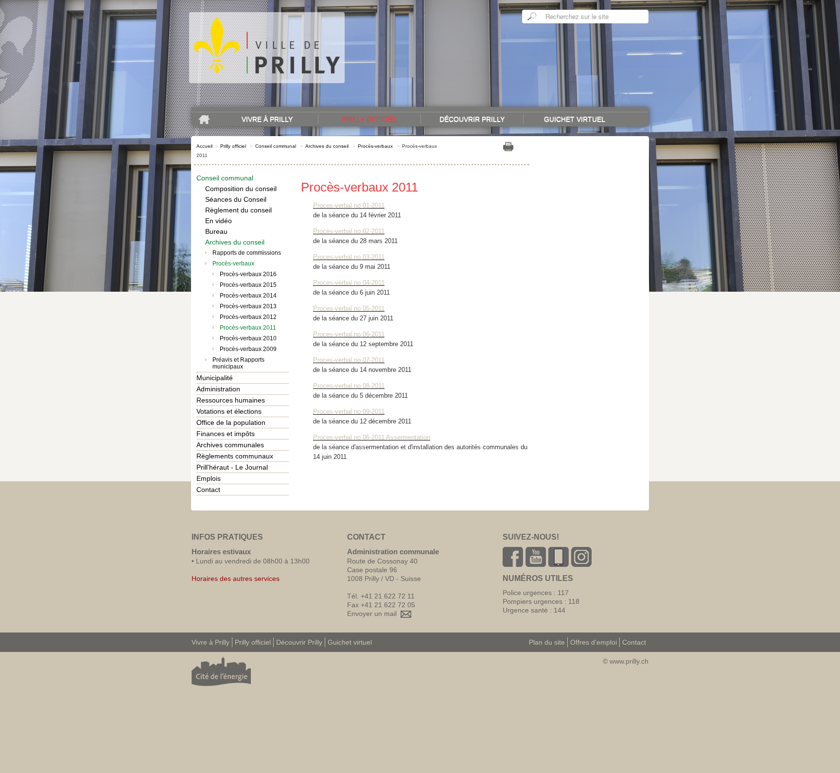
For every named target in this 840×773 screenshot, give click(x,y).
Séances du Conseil (235, 199)
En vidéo (218, 221)
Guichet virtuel (574, 119)
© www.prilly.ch (625, 661)
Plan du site (547, 642)
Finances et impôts (225, 434)
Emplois (208, 478)
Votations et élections (229, 411)
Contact (208, 489)
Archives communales (230, 445)
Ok (532, 16)
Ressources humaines (230, 400)
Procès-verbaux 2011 (248, 327)
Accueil (204, 146)
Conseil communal (275, 146)
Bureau (216, 231)
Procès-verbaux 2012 (248, 317)
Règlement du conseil (238, 210)
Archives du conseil (327, 146)
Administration (218, 389)
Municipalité (214, 378)
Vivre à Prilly (267, 119)
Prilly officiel (370, 119)
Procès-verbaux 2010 (248, 338)
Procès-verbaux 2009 (248, 349)
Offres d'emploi (593, 642)
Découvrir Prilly (472, 119)
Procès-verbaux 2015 (248, 284)
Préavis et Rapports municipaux (238, 363)
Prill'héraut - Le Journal (232, 467)
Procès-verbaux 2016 (248, 274)
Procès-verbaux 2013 (248, 306)
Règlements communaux (234, 456)
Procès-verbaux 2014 (248, 295)
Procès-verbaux (375, 146)
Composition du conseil (241, 189)
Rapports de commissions (246, 252)
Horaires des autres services (236, 578)
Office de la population (230, 422)
